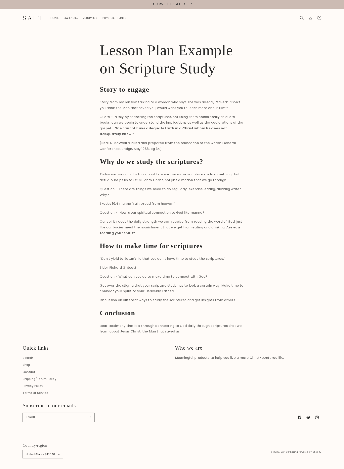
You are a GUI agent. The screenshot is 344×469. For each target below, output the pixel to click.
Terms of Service (35, 393)
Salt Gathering (289, 451)
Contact (29, 372)
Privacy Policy (33, 386)
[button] (301, 18)
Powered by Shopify (310, 451)
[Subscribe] (90, 417)
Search (28, 358)
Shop (26, 365)
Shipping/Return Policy (39, 379)
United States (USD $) (40, 454)
